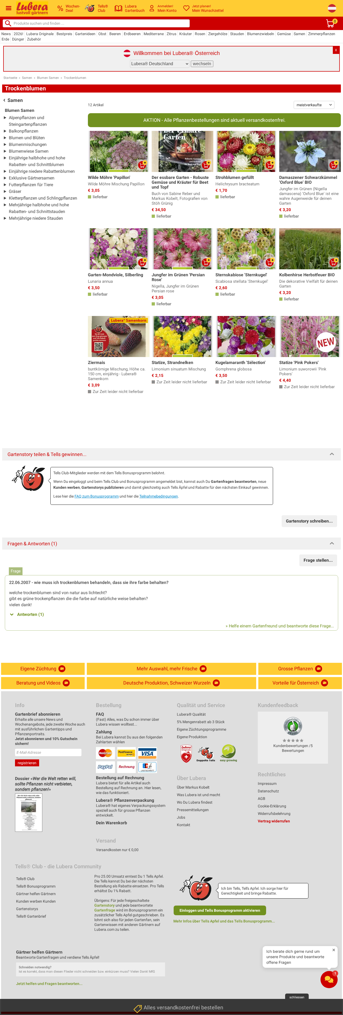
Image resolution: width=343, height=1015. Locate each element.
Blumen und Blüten (27, 137)
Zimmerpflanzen (321, 34)
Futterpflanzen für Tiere (31, 184)
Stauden (237, 34)
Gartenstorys (27, 909)
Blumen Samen (48, 78)
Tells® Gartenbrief (31, 916)
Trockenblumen (75, 78)
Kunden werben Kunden (36, 901)
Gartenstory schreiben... (309, 521)
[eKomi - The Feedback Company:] (293, 726)
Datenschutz (268, 791)
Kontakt (183, 825)
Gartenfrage (104, 910)
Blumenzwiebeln (260, 34)
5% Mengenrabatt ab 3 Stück (201, 722)
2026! (18, 34)
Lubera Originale (40, 34)
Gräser (15, 191)
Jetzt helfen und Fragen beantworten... (49, 983)
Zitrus (171, 34)
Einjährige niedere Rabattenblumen (42, 171)
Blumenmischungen (28, 144)
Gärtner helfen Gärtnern (36, 894)
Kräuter (185, 34)
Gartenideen (85, 34)
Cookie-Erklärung (272, 806)
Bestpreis (64, 34)
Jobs (181, 817)
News (6, 34)
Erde (5, 39)
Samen (299, 34)
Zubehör (34, 39)
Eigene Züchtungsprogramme (201, 729)
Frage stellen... (318, 560)
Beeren (115, 34)
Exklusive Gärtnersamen (31, 178)
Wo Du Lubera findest (194, 802)
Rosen (200, 34)
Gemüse (284, 34)
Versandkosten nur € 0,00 (117, 850)
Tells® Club (25, 879)
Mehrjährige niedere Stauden (36, 218)
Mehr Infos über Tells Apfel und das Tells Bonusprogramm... (224, 921)
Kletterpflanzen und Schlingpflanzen (43, 198)
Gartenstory (104, 905)
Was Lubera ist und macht (198, 795)
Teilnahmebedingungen (158, 496)
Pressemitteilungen (193, 810)
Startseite (10, 78)
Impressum (267, 783)
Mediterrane (154, 34)
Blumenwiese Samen (29, 151)
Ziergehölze (217, 34)
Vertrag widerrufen (274, 821)
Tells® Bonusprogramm (35, 886)
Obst (102, 34)
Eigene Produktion (192, 737)
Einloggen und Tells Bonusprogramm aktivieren (220, 910)
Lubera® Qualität (191, 714)
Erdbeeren (132, 34)
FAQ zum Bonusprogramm (96, 496)
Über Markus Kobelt (193, 787)
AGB (261, 798)
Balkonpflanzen (23, 131)
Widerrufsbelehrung (274, 813)
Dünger (18, 39)
